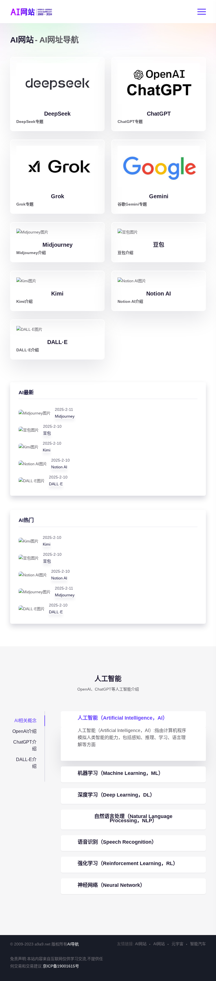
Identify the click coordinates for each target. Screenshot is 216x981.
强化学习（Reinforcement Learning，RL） (128, 863)
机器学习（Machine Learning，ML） (120, 773)
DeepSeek (57, 114)
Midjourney (57, 245)
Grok (57, 196)
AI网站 (141, 944)
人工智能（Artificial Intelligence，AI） (123, 718)
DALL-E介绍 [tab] (26, 763)
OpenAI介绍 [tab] (24, 731)
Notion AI (158, 293)
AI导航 (73, 944)
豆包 (158, 245)
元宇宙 (177, 944)
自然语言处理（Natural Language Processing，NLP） (133, 818)
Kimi (57, 293)
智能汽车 (198, 944)
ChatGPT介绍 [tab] (25, 745)
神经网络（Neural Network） (111, 885)
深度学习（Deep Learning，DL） (116, 795)
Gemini (158, 196)
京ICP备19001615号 (61, 966)
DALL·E (57, 342)
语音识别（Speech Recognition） (117, 842)
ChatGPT (159, 114)
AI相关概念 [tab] (25, 720)
